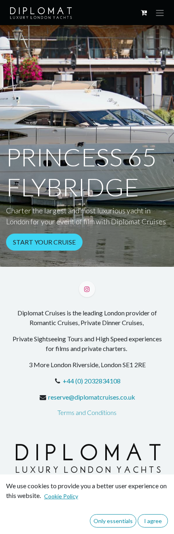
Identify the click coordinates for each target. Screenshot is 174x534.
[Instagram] (87, 289)
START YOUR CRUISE (44, 242)
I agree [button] (153, 520)
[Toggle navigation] (160, 12)
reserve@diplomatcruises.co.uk (91, 397)
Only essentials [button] (113, 520)
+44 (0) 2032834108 (92, 381)
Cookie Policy (61, 496)
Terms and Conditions (87, 412)
